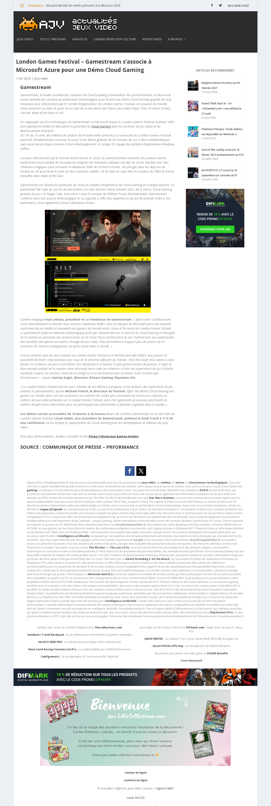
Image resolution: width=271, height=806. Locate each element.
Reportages (152, 39)
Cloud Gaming (101, 126)
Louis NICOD (136, 798)
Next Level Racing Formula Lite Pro (52, 649)
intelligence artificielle (121, 601)
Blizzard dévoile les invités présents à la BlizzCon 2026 (83, 5)
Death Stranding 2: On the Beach (148, 559)
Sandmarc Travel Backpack (45, 634)
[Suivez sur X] (141, 471)
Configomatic (50, 656)
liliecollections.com (108, 627)
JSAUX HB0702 (154, 639)
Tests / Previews (53, 39)
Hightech (79, 39)
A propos (175, 39)
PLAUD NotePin (217, 653)
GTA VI (204, 490)
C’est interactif (191, 660)
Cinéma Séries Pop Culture (115, 39)
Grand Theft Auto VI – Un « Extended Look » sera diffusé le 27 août (221, 108)
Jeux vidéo (25, 39)
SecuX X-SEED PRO (50, 642)
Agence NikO (165, 788)
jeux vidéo (148, 482)
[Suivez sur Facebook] (130, 471)
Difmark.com (195, 627)
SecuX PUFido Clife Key (168, 646)
